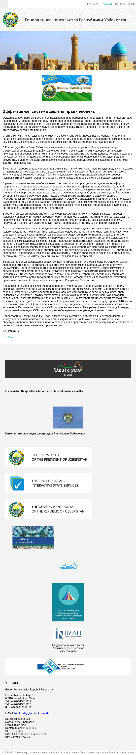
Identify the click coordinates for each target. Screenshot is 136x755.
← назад (8, 336)
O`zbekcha (92, 4)
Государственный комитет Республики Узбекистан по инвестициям (68, 648)
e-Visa (68, 374)
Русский (107, 4)
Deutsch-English (125, 4)
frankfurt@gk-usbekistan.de (31, 713)
